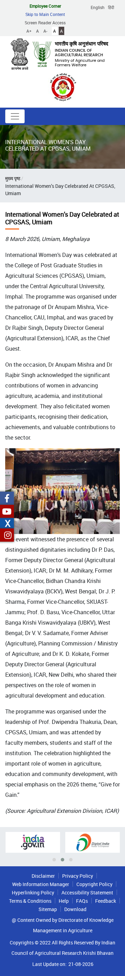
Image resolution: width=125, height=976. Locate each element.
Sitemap (48, 909)
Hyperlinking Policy (33, 892)
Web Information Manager (40, 884)
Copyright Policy (94, 884)
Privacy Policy (77, 876)
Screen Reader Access (45, 22)
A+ (29, 31)
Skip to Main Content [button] (45, 14)
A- (45, 31)
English (98, 7)
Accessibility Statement (87, 892)
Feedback (105, 901)
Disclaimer (43, 876)
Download (75, 909)
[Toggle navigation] (15, 116)
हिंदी (111, 7)
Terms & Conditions (30, 901)
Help (64, 901)
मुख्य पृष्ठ (12, 178)
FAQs (82, 901)
